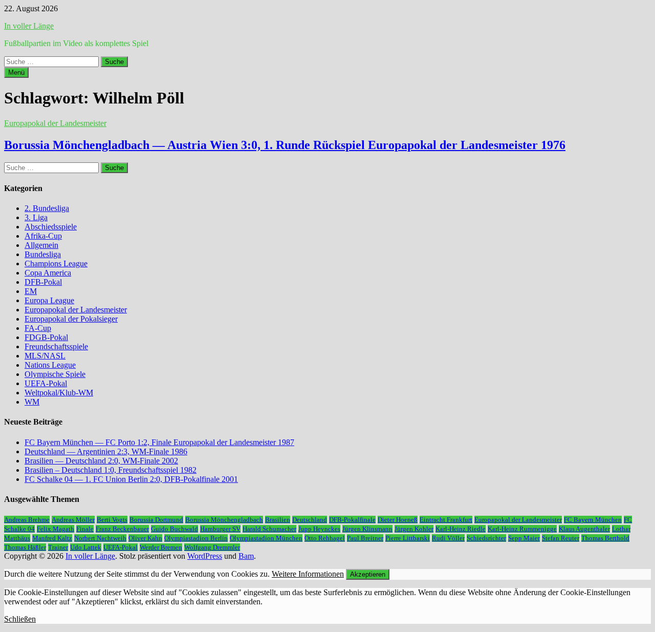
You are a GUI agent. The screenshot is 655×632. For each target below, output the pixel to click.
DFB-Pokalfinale (352, 519)
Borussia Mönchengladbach (224, 519)
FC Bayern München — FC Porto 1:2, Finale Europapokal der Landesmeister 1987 (159, 442)
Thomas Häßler (25, 547)
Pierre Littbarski (407, 538)
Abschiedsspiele (51, 226)
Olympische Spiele (55, 374)
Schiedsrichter (486, 538)
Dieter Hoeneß (398, 519)
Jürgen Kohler (414, 529)
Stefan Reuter (560, 538)
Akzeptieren (367, 574)
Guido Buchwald (174, 529)
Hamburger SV (220, 529)
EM (31, 291)
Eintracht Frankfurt (446, 519)
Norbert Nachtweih (100, 538)
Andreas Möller (73, 519)
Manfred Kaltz (52, 538)
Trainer (58, 547)
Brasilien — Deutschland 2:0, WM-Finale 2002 (101, 460)
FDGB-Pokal (46, 337)
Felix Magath (55, 529)
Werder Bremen (161, 547)
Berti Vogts (112, 519)
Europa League (49, 300)
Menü (16, 72)
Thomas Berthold (605, 538)
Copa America (48, 272)
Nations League (50, 365)
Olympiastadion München (266, 538)
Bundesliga (43, 254)
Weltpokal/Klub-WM (59, 392)
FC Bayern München (593, 519)
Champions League (56, 263)
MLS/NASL (45, 355)
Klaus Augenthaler (584, 529)
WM (32, 401)
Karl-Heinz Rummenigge (522, 529)
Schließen (20, 619)
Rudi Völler (448, 538)
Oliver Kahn (145, 538)
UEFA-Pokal (46, 383)
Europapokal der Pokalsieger (71, 318)
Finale (85, 529)
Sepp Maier (524, 538)
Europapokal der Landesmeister (55, 123)
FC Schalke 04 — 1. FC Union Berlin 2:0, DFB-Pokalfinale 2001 (131, 479)
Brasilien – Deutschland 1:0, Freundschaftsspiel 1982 (110, 470)
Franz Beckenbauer (122, 529)
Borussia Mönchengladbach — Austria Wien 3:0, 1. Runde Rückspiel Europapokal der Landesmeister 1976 (284, 145)
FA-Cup (38, 328)
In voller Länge (29, 26)
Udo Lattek (85, 547)
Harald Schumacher (269, 529)
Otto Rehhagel (324, 538)
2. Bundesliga (47, 208)
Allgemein (41, 245)
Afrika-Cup (43, 235)
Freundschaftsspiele (56, 346)
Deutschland (309, 519)
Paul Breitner (365, 538)
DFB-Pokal (43, 282)
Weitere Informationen (308, 574)
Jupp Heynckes (319, 529)
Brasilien (277, 519)
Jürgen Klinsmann (367, 529)
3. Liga (36, 217)
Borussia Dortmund (156, 519)
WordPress (204, 556)
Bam (246, 556)
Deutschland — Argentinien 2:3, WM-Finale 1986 (106, 451)
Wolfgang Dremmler (212, 547)
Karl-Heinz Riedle (460, 529)
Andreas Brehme (27, 519)
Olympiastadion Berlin (196, 538)
